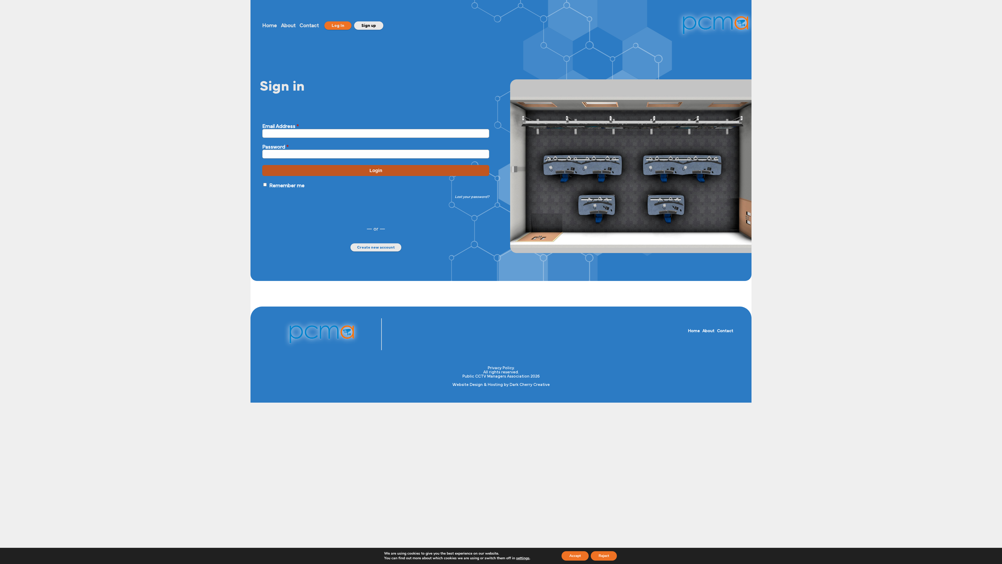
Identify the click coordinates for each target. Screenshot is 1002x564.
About (288, 25)
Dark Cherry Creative (530, 385)
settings (522, 558)
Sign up (368, 26)
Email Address (280, 126)
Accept (575, 555)
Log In (338, 26)
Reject (604, 555)
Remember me (287, 185)
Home (269, 25)
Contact (309, 25)
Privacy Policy (501, 368)
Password (275, 147)
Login (375, 170)
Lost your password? (472, 197)
